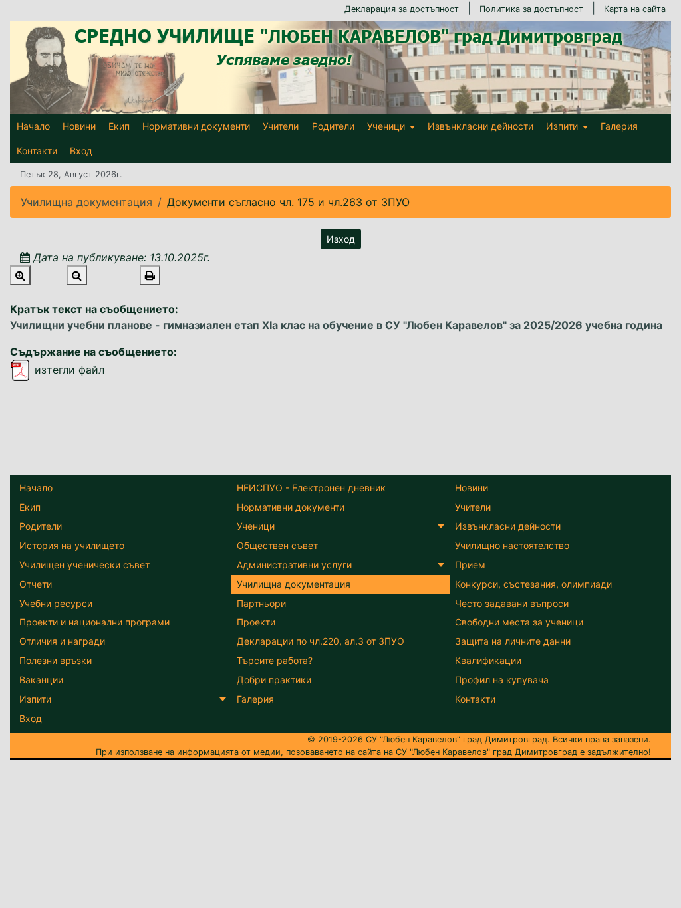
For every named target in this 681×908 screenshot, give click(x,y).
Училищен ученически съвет (84, 564)
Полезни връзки (55, 660)
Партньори (261, 603)
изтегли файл (67, 369)
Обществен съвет (277, 545)
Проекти (256, 621)
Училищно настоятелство (512, 545)
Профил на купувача (502, 679)
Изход (341, 239)
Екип (119, 126)
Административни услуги (294, 564)
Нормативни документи (196, 126)
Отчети (35, 584)
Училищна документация (293, 584)
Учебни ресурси (55, 603)
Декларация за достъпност (401, 9)
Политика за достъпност (531, 9)
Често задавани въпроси (512, 603)
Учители (281, 126)
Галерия (619, 126)
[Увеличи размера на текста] (20, 275)
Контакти (37, 150)
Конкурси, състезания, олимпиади (533, 584)
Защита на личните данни (513, 641)
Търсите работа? (275, 660)
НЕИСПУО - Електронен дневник (311, 487)
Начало (33, 126)
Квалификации (488, 660)
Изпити (562, 126)
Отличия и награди (62, 641)
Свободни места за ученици (519, 621)
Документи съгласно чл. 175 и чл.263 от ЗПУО (288, 202)
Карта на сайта (635, 9)
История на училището (71, 545)
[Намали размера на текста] (77, 275)
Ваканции (41, 679)
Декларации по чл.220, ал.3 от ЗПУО (320, 641)
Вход (81, 150)
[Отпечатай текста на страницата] (150, 275)
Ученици (386, 126)
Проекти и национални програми (94, 621)
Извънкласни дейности (480, 126)
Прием (470, 564)
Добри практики (274, 679)
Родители (333, 126)
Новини (79, 126)
